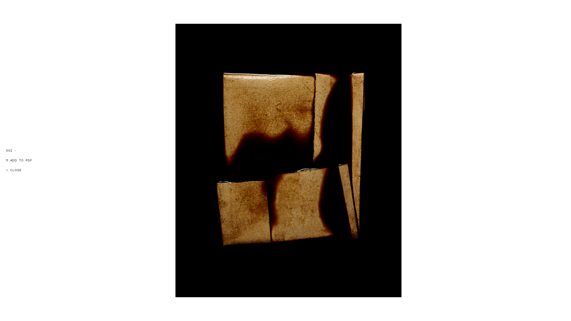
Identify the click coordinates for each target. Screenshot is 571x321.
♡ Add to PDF (19, 160)
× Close (13, 170)
